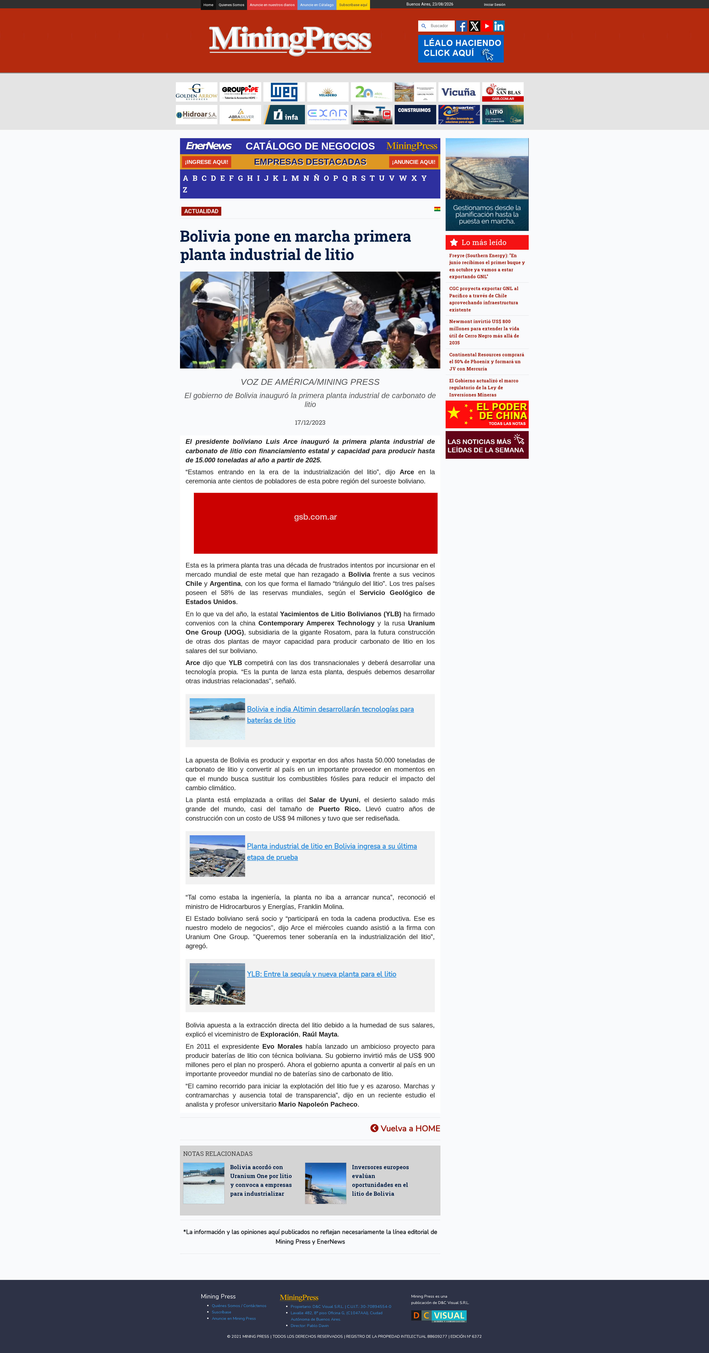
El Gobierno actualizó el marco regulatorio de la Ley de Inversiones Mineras (483, 388)
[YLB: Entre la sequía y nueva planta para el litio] (308, 1002)
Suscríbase (221, 1312)
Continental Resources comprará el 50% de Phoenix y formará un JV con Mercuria (486, 362)
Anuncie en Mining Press (234, 1318)
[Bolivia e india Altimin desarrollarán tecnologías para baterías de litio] (308, 737)
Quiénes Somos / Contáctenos (239, 1305)
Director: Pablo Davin (310, 1325)
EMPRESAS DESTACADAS (310, 162)
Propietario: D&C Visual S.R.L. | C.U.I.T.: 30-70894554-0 (341, 1306)
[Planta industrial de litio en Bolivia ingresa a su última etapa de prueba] (308, 874)
